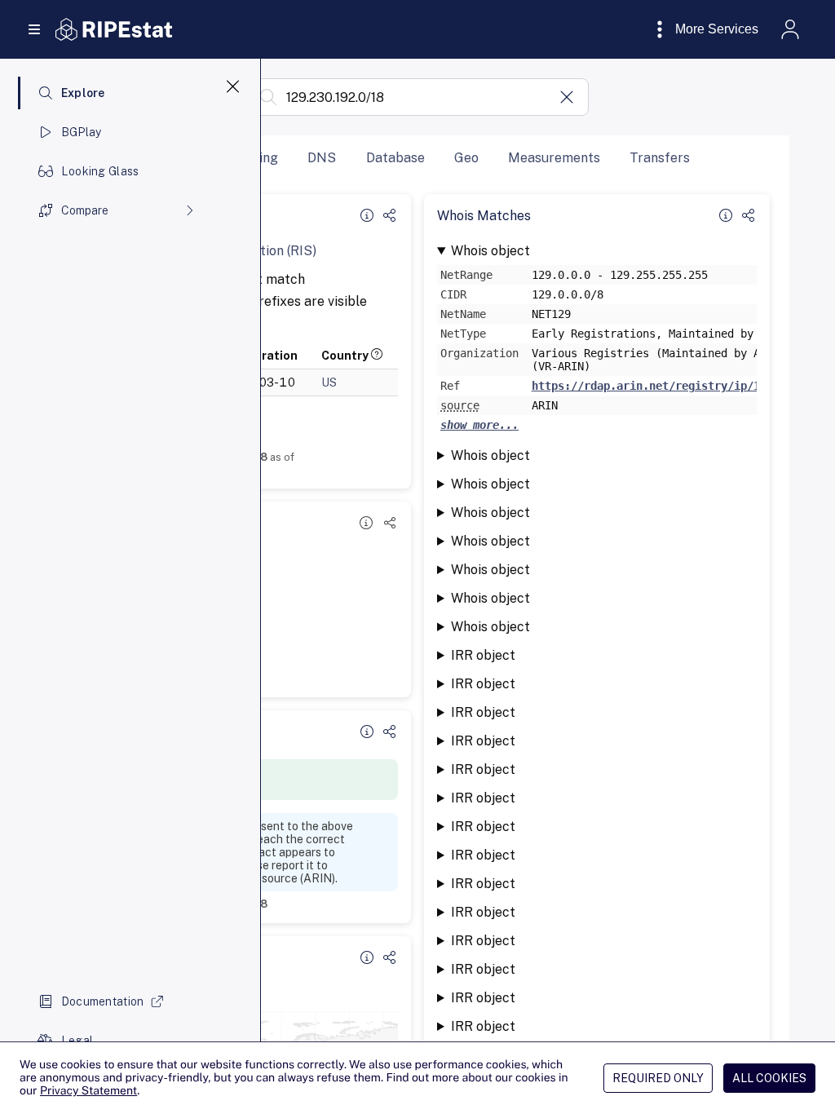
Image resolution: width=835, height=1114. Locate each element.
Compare (84, 210)
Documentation (102, 1001)
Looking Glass (100, 171)
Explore (83, 92)
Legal (77, 1040)
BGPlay (81, 132)
